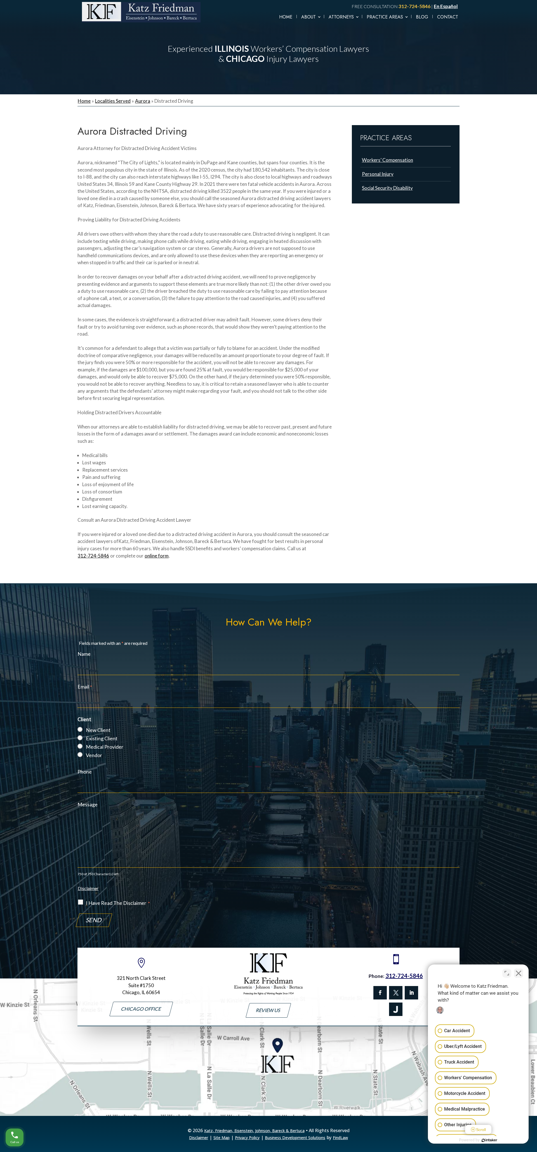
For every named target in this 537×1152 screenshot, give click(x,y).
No (258, 587)
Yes (277, 587)
